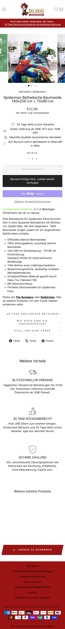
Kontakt (32, 592)
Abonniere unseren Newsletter (31, 607)
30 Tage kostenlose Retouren (32, 314)
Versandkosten (41, 112)
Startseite (24, 91)
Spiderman (38, 91)
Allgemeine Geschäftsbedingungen (32, 571)
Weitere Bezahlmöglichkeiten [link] (33, 201)
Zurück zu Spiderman (34, 549)
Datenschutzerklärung (32, 576)
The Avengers (24, 297)
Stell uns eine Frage (32, 330)
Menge (32, 153)
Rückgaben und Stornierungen (32, 597)
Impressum (32, 566)
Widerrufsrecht (32, 581)
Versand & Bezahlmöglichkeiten (33, 587)
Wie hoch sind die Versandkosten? (32, 322)
